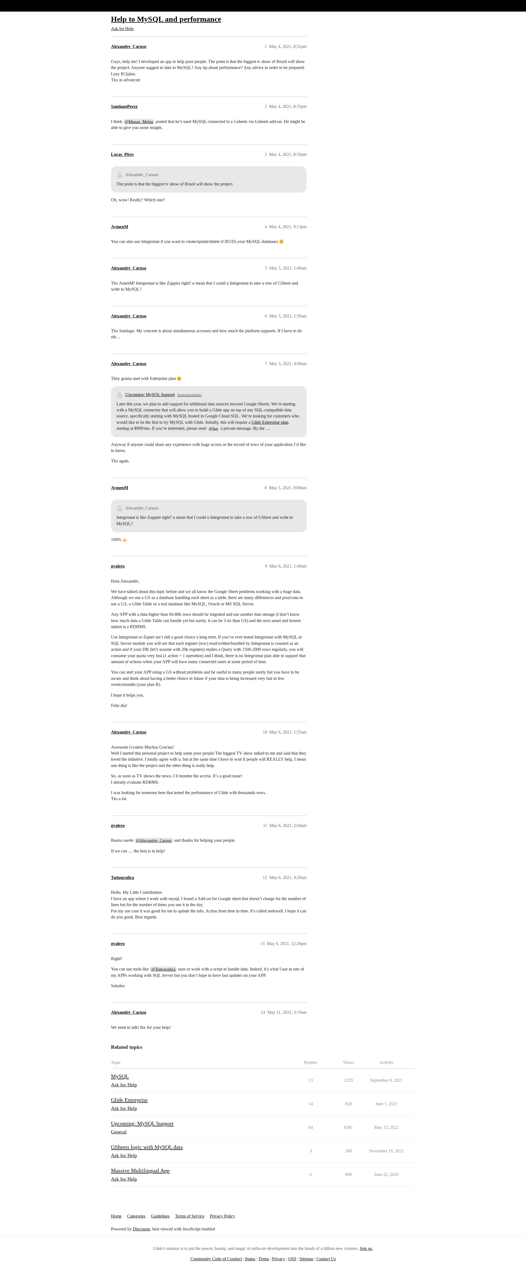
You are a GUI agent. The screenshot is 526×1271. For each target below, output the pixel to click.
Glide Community (18, 5)
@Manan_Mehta (139, 121)
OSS (292, 1258)
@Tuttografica (163, 969)
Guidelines (160, 1216)
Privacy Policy (222, 1216)
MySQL (120, 1076)
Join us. (366, 1248)
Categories (136, 1216)
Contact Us (326, 1258)
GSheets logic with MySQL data (147, 1147)
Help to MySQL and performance (166, 19)
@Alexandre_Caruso (154, 840)
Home (116, 1216)
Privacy (278, 1258)
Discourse (141, 1229)
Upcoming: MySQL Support (150, 394)
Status (250, 1258)
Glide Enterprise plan (269, 422)
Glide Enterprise (129, 1100)
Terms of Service (189, 1216)
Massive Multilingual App (140, 1170)
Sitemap (306, 1258)
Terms (263, 1258)
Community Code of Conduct (216, 1258)
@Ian (213, 428)
